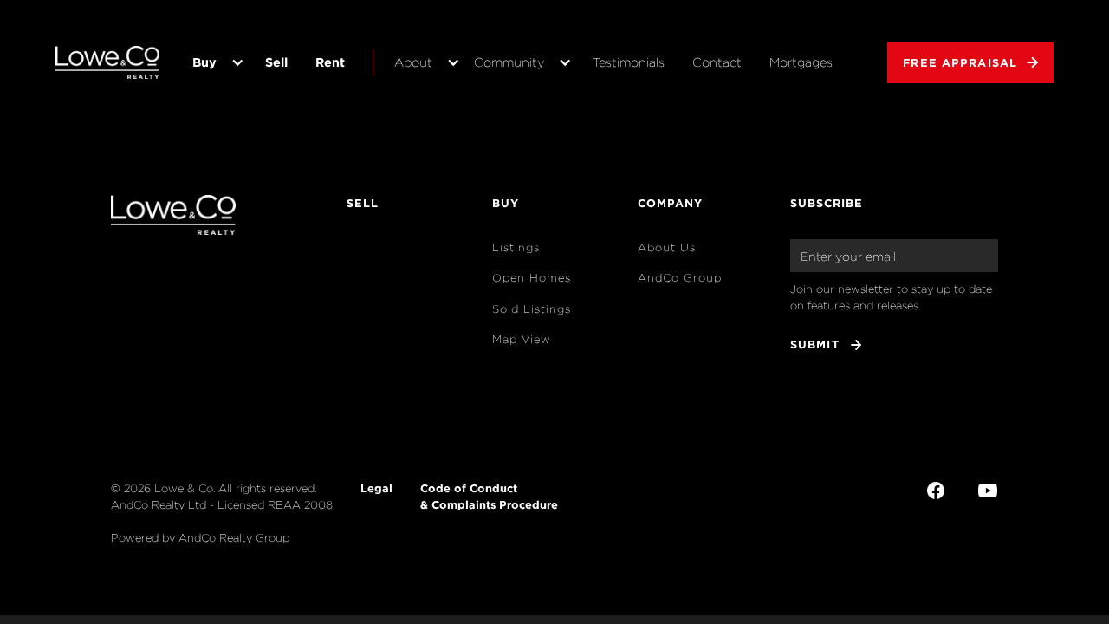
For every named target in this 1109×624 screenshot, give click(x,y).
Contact (717, 61)
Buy (204, 61)
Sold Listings (531, 309)
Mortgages (801, 61)
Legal (376, 488)
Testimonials (629, 61)
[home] (107, 62)
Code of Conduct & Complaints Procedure (489, 496)
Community (509, 61)
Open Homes (531, 277)
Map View (521, 339)
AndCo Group (680, 277)
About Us (667, 247)
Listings (516, 247)
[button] (214, 62)
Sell (276, 61)
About (413, 61)
